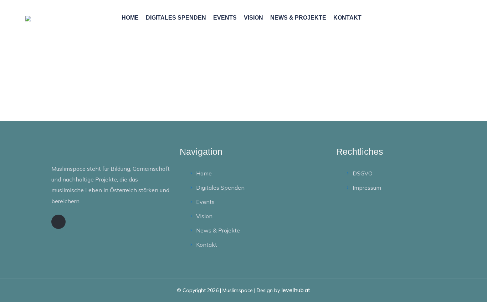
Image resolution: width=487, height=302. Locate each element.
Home (130, 18)
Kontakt (347, 18)
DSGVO (363, 173)
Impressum (367, 187)
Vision (253, 18)
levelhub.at (295, 289)
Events (225, 18)
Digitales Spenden (176, 18)
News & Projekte (298, 18)
